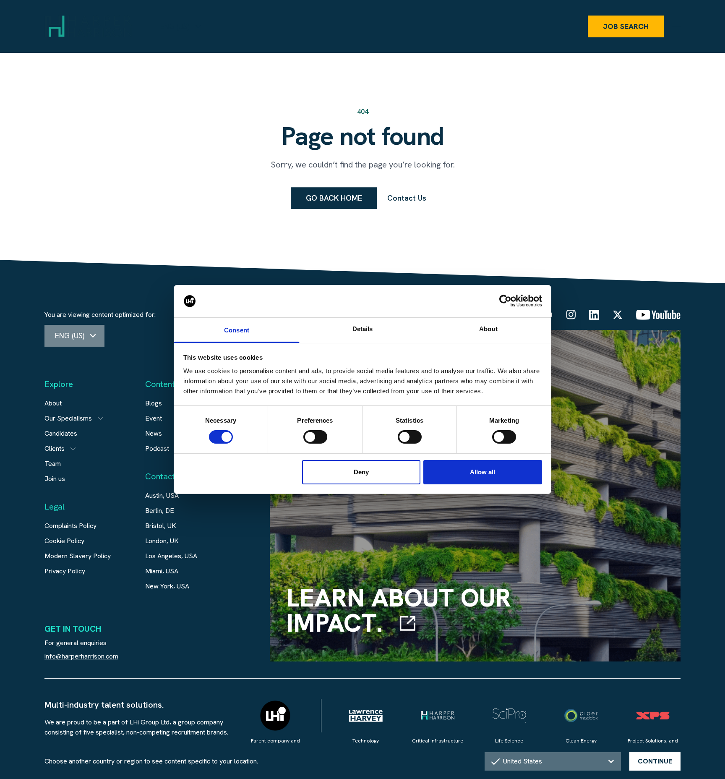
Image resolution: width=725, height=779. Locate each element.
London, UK (162, 540)
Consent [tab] (236, 330)
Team (52, 463)
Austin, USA (162, 495)
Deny (361, 472)
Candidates (60, 433)
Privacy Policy (64, 571)
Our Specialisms (68, 418)
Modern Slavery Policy (77, 556)
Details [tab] (362, 328)
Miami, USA (161, 571)
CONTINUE (655, 761)
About (53, 403)
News (153, 433)
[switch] (315, 437)
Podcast (157, 448)
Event (153, 418)
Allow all (482, 472)
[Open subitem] (100, 418)
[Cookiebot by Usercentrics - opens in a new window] (505, 301)
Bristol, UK (160, 525)
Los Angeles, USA (171, 556)
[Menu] (676, 26)
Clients (54, 448)
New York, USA (167, 586)
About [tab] (488, 328)
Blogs (153, 403)
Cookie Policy (64, 540)
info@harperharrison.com (81, 656)
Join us (54, 478)
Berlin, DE (159, 510)
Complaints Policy (70, 525)
